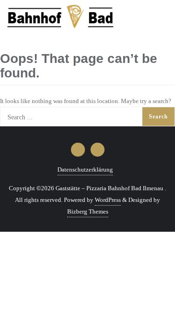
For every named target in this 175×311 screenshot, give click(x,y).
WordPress (108, 199)
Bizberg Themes (87, 211)
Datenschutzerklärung (85, 169)
